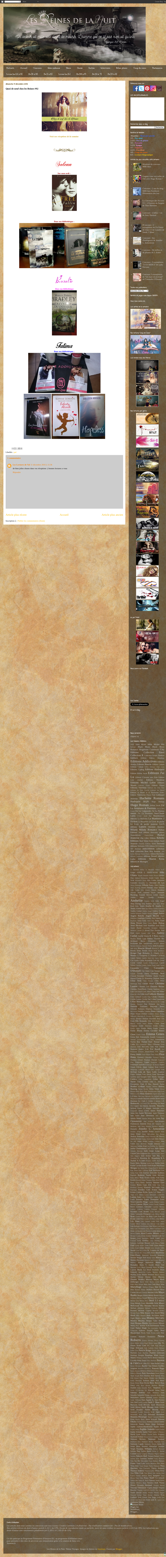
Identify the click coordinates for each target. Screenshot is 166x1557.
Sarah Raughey (136, 1410)
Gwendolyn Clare (137, 1084)
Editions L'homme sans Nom (146, 777)
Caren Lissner (159, 958)
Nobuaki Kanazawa (147, 1337)
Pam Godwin (148, 1348)
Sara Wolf (134, 1402)
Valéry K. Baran (143, 1480)
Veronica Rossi (141, 1483)
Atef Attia (151, 933)
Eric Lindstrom (141, 1044)
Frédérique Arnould (137, 1065)
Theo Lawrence (144, 1468)
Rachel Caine (159, 1363)
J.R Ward (160, 1103)
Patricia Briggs (145, 1350)
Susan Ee (160, 1444)
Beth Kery (133, 948)
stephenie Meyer (137, 1502)
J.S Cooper (134, 1106)
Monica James (140, 1318)
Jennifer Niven (135, 1132)
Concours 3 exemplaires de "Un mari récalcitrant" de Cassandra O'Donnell (153, 276)
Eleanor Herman (142, 1019)
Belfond (133, 747)
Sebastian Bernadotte (156, 1415)
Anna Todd (159, 921)
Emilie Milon (146, 1028)
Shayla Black (139, 1419)
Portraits (10, 68)
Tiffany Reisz (159, 1471)
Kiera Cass (142, 1185)
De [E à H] (33, 74)
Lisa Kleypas (144, 1226)
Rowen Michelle (151, 1385)
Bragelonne (144, 749)
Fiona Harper (146, 1054)
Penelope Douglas (137, 1355)
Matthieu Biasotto (152, 1290)
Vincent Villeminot (138, 1488)
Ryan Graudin (142, 1388)
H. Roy (148, 1084)
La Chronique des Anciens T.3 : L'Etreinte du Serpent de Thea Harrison (153, 203)
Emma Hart (134, 1037)
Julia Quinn (159, 1148)
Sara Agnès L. (148, 1400)
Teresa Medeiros (151, 1463)
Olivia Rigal (144, 1343)
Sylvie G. (155, 1451)
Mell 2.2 (153, 1300)
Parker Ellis (134, 1350)
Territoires (141, 846)
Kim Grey (152, 1185)
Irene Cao (137, 1096)
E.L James (156, 1016)
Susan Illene (135, 1446)
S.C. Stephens (154, 1388)
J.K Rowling (152, 1103)
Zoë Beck (139, 1500)
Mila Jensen (145, 1313)
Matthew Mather (140, 1290)
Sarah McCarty (144, 1405)
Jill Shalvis (160, 1136)
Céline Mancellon (137, 1001)
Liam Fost (157, 1216)
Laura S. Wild (159, 1197)
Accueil (23, 68)
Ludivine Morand (143, 1243)
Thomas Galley (149, 1471)
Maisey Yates (151, 1258)
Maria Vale (159, 1265)
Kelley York (155, 1178)
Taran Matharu (153, 1461)
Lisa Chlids (160, 1224)
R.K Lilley (143, 1363)
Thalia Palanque (154, 1466)
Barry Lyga (141, 939)
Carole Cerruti (136, 963)
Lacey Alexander (150, 1195)
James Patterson (157, 1111)
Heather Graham (137, 1086)
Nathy (156, 1331)
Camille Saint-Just (148, 958)
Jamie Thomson (158, 1113)
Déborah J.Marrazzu (137, 1016)
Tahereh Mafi (141, 1456)
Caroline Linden (141, 965)
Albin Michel (141, 744)
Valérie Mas (134, 1480)
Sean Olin (142, 1414)
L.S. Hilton (139, 1195)
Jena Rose (141, 1126)
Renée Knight (134, 1376)
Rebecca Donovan (147, 1371)
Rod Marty (160, 1381)
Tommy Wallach (141, 1476)
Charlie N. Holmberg (144, 978)
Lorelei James (156, 1231)
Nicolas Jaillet (155, 1333)
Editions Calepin (158, 764)
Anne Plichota (136, 925)
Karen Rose (150, 1163)
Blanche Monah (144, 948)
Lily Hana (134, 1221)
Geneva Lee (135, 1077)
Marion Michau (136, 1277)
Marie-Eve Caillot (144, 1272)
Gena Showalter (158, 1074)
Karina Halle (159, 1163)
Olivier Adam (152, 1343)
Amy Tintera (140, 906)
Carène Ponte (151, 965)
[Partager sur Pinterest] (21, 448)
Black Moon (144, 747)
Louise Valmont (152, 1236)
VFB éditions (150, 846)
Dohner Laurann (147, 1014)
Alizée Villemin (147, 888)
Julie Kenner (146, 1156)
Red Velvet (144, 841)
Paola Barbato (159, 1348)
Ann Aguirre (156, 918)
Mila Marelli (155, 1313)
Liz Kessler (138, 1231)
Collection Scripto (150, 755)
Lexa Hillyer (155, 1214)
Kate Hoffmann (154, 1170)
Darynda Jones (157, 1006)
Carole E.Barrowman (150, 963)
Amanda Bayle (149, 893)
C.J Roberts (152, 956)
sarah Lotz (160, 1500)
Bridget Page (135, 953)
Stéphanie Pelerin (150, 1444)
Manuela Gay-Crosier (151, 1260)
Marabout (160, 827)
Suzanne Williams (144, 1449)
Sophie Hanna (134, 1429)
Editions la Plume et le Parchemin (144, 793)
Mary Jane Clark (150, 1284)
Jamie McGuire (145, 1113)
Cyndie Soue (146, 997)
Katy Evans (145, 1177)
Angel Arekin (158, 913)
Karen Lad (160, 1161)
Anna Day (150, 921)
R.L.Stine (150, 1363)
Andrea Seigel (147, 911)
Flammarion (141, 795)
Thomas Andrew (137, 1471)
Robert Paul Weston (141, 1378)
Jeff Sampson (156, 1124)
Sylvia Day (135, 1451)
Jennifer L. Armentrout (151, 1128)
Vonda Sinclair (135, 1493)
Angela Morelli (152, 916)
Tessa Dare (134, 1466)
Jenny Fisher (135, 1134)
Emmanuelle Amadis (147, 1037)
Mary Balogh (139, 1284)
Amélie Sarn (140, 909)
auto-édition (148, 848)
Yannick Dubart (136, 1495)
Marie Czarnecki (146, 1267)
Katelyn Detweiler (150, 1173)
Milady (134, 829)
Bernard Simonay (136, 946)
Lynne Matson (159, 1245)
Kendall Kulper (141, 1180)
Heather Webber (151, 1086)
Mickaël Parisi (135, 1313)
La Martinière (143, 819)
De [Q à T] (97, 74)
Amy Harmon (147, 904)
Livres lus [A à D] (14, 74)
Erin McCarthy (143, 1047)
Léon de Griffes (141, 1250)
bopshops (101, 1549)
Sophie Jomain (147, 1429)
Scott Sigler (155, 1412)
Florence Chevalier (144, 1057)
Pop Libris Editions (148, 838)
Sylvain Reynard (158, 1449)
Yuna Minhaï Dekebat (151, 1495)
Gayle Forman (135, 1074)
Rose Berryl (155, 1383)
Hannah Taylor (158, 1084)
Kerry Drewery (146, 1183)
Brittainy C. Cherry (151, 953)
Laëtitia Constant (151, 1209)
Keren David (134, 1182)
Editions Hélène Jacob (138, 773)
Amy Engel (159, 901)
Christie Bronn (148, 984)
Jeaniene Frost (145, 1124)
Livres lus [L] (64, 74)
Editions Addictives (143, 761)
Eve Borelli (155, 1049)
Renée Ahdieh (159, 1373)
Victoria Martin (158, 1485)
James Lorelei (143, 1111)
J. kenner (157, 1101)
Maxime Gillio (153, 1292)
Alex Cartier (151, 880)
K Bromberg (142, 1158)
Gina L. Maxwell (157, 1082)
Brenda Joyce (147, 951)
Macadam (151, 827)
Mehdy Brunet (153, 1295)
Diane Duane (135, 1014)
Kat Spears (141, 1168)
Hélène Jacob (155, 805)
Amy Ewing (135, 903)
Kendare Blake (151, 1180)
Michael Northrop (151, 1308)
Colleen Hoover (156, 994)
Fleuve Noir (150, 795)
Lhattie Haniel (140, 1216)
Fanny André (135, 1054)
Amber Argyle (158, 895)
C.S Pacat (160, 956)
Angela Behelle (137, 916)
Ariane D (140, 930)
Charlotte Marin (158, 978)
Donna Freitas (159, 1014)
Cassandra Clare (139, 968)
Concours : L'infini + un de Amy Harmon (152, 214)
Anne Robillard (149, 926)
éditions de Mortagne (139, 861)
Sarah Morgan (147, 1407)
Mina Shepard (141, 1315)
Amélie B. (149, 906)
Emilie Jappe (135, 1028)
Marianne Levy (135, 1267)
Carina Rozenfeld (145, 961)
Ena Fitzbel (142, 1042)
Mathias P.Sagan (148, 1287)
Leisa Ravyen (155, 1212)
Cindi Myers (138, 991)
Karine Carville (135, 1166)
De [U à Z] (112, 74)
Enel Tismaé (153, 1042)
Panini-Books (149, 835)
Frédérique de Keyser (152, 1065)
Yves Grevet (142, 1497)
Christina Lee (144, 987)
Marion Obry (150, 1277)
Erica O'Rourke (154, 1044)
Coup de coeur (139, 68)
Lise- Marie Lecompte (153, 1228)
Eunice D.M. (144, 1049)
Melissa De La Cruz (156, 1298)
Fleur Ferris (155, 1054)
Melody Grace (140, 1303)
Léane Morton (145, 1248)
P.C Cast (150, 1346)
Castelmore (154, 749)
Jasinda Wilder (135, 1118)
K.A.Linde (141, 1161)
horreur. (157, 851)
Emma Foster (140, 1034)
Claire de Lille (135, 994)
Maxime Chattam (141, 1292)
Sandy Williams (135, 1400)
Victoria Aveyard (144, 1485)
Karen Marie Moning (138, 1163)
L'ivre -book (142, 816)
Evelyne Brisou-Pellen (146, 1052)
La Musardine (143, 822)
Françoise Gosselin (157, 1062)
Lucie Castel (155, 1238)
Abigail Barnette (143, 875)
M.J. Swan (143, 1253)
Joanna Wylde (146, 1139)
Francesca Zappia (142, 1062)
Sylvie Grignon (142, 1454)
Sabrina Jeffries (137, 1392)
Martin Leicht (154, 1282)
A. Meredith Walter (137, 870)
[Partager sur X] (17, 448)
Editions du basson (157, 790)
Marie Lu (141, 1270)
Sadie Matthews (153, 1393)
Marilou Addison (158, 1272)
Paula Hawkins (143, 1353)
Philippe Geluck (142, 1358)
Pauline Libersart (157, 1353)
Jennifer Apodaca (151, 1126)
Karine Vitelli (146, 1166)
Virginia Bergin (152, 1488)
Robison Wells (148, 1381)
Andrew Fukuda (158, 911)
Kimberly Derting (136, 1187)
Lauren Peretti (153, 1204)
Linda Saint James (157, 1221)
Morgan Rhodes (141, 1323)
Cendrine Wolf (157, 973)
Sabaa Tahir (159, 1390)
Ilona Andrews (146, 1094)
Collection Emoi (154, 752)
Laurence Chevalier (143, 1207)
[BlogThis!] (15, 448)
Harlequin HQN (139, 801)
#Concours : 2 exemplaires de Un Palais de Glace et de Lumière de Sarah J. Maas (153, 228)
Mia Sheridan (146, 1306)
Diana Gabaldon (157, 1011)
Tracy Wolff (149, 1478)
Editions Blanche (144, 764)
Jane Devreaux (147, 1115)
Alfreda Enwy (148, 885)
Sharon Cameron (153, 1417)
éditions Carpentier (136, 856)
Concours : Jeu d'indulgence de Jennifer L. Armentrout (152, 240)
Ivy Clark (141, 1101)
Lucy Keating (155, 1241)
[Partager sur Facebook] (19, 448)
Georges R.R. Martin (149, 1077)
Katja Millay (134, 1178)
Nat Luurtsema (153, 1328)
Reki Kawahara (148, 1373)
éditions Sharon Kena (151, 859)
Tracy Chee (139, 1478)
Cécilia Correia (135, 999)
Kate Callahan (143, 1170)
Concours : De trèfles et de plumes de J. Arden (152, 251)
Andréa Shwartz (147, 913)
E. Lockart (147, 1016)
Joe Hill (133, 1141)
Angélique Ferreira (144, 918)
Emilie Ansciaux (145, 1026)
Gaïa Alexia (146, 1074)
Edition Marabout (156, 758)
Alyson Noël (135, 893)
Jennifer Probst (147, 1132)
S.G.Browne (140, 1390)
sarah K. (154, 1500)
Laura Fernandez (147, 1197)
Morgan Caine (151, 1321)
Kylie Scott (148, 1192)
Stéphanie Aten (135, 1442)
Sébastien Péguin (153, 1454)
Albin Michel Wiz (155, 744)
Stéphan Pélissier (158, 1437)
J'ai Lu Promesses (145, 813)
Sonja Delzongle (157, 1424)
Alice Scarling (135, 888)
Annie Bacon (135, 928)
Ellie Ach (151, 1021)
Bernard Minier (159, 943)
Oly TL (161, 1343)
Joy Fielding (151, 1146)
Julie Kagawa (135, 1156)
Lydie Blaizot (155, 1243)
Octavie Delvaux (147, 1340)
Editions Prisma (158, 785)
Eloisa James (141, 1023)
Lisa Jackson (135, 1226)
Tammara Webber (146, 1459)
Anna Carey (141, 921)
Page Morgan (159, 1345)
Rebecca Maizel (159, 1371)
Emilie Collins (158, 1026)
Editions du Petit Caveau (139, 790)
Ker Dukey (160, 1180)
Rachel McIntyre (135, 1366)
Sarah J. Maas (154, 1402)
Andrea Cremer (136, 911)
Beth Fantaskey (158, 946)
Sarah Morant (135, 1407)
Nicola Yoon (145, 1333)
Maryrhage (135, 1286)
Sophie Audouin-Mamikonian (141, 1427)
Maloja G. (160, 1257)
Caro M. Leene (158, 961)
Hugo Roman (139, 805)
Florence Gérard (136, 1060)
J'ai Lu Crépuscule (143, 811)
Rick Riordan (145, 1376)
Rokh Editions (154, 841)
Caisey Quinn (135, 958)
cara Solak (146, 1500)
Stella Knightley (158, 1434)
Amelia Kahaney (156, 897)
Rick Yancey (155, 1376)
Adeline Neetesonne (141, 878)
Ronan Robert (134, 1383)
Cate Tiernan (155, 971)
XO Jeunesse (135, 849)
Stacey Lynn (135, 1434)
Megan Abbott (142, 1295)
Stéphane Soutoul (156, 1439)
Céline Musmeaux (152, 1002)
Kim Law (160, 1185)
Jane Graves (160, 1116)
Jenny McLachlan (148, 1134)
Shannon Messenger (138, 1417)
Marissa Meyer (152, 1279)
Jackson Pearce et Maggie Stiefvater (144, 1108)
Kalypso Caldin (151, 1161)
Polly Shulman (151, 1360)
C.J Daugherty (142, 956)
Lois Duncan (147, 1231)
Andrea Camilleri (158, 908)
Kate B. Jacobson (158, 1168)
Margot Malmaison (145, 1262)
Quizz (79, 68)
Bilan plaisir (121, 68)
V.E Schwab (159, 1478)
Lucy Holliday (143, 1241)
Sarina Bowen (151, 1409)
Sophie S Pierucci (158, 1432)
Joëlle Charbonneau (138, 1148)
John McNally (141, 1144)
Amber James (137, 897)
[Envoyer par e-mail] (13, 448)
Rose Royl (140, 1385)
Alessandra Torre (140, 880)
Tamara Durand (153, 1456)
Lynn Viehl (149, 1245)
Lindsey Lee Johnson (148, 1224)
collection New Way (144, 851)
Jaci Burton (144, 1106)
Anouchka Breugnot (150, 928)
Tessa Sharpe (143, 1466)
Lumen (142, 826)
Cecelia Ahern (143, 974)
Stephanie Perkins (136, 1437)
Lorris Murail (141, 1233)
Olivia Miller (134, 1343)
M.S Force (151, 1253)
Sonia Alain (144, 1424)
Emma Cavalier (151, 1031)
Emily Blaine (136, 1031)
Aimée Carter (154, 878)
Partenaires (157, 68)
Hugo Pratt (160, 1091)
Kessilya (133, 1185)
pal (15, 452)
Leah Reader (144, 1212)
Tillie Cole (138, 1473)
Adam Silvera (153, 875)
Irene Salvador (146, 1096)
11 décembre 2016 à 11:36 (41, 465)
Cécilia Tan (146, 999)
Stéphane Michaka (138, 1439)
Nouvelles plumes (157, 832)
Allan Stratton (159, 888)
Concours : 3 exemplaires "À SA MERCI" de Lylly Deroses (153, 264)
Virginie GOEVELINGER (146, 1490)
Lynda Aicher (139, 1245)
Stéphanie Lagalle (137, 1444)
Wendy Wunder (148, 1493)
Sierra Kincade (151, 1419)
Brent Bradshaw (159, 951)
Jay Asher (156, 1118)
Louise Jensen (140, 1236)
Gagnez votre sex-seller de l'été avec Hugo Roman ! (153, 177)
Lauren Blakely (154, 1202)
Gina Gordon (142, 1082)
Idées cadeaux (54, 68)
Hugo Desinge (158, 802)
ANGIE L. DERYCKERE (147, 872)
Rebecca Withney (135, 1373)
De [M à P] (81, 74)
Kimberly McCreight (152, 1187)
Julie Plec (156, 1156)
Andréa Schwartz (135, 913)
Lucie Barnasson (142, 1238)
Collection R (136, 755)
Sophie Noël (147, 1432)
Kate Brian (134, 1170)
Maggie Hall (141, 1258)
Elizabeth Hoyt (154, 1019)
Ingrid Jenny (157, 1094)
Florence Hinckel (150, 1060)
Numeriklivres (135, 835)
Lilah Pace (140, 1219)
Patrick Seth (156, 1350)
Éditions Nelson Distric (142, 854)
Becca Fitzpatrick (148, 941)
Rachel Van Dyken (150, 1366)
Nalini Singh (141, 1328)
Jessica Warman (150, 1136)
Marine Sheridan (148, 1275)
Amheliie (136, 900)
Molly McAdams (152, 1315)
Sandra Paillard (146, 1397)
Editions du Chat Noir (156, 788)
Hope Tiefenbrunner (150, 1091)
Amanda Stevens (145, 895)
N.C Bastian (140, 1326)
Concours (37, 68)
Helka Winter (154, 1089)
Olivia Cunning (159, 1340)
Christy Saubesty (153, 989)
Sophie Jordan (159, 1429)
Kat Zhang (148, 1168)
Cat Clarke (146, 971)
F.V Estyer (159, 1052)
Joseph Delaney (154, 1144)
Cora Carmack (135, 997)
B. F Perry (154, 936)
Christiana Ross (135, 984)
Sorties (92, 68)
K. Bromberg (154, 1158)
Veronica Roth (152, 1483)
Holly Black (139, 1091)
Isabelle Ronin (155, 1099)
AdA (132, 744)
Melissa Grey (134, 1301)
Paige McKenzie (136, 1348)
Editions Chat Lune (157, 767)
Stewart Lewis (148, 1437)
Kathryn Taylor (144, 1175)
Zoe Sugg (152, 1497)
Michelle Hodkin (158, 1311)
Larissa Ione (135, 1197)
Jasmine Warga (147, 1118)
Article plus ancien (112, 514)
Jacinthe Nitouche (156, 1106)
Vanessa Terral (154, 1480)
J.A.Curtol (143, 1103)
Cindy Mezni (147, 991)
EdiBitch (134, 758)
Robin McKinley (136, 1381)
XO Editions (159, 846)
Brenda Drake (135, 951)
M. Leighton (152, 1250)
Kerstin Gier (158, 1182)
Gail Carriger (155, 1069)
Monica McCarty (155, 1318)
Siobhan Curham (153, 1422)
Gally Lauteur (158, 1072)
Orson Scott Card (138, 1345)
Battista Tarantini (153, 939)
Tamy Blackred (159, 1459)
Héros (68, 68)
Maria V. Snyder (147, 1265)
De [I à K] (48, 74)
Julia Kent (150, 1148)
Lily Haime (160, 1219)
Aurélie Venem (143, 936)
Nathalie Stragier (145, 1331)
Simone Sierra (141, 1422)
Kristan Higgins (158, 1190)
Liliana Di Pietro (149, 1219)
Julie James (160, 1153)
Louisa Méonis (152, 1233)
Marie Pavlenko (153, 1270)
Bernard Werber (147, 946)
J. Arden (149, 1101)
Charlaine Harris (151, 976)
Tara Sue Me (135, 1461)
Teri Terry (160, 1463)
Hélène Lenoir (135, 1094)
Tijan (132, 1473)
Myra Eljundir (153, 1323)
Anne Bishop (158, 923)
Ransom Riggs (158, 1368)
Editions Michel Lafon (143, 782)
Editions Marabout (155, 780)
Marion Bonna (159, 1275)
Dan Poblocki (149, 1004)
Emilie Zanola (158, 1028)
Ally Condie (145, 890)
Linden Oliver (135, 1224)
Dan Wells (160, 1004)
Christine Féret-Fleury (138, 989)
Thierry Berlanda (157, 1468)
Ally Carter (134, 890)
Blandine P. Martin (158, 948)
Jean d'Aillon (148, 1121)
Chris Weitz (159, 981)
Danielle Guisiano (138, 1006)
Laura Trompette (151, 1199)
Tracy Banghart (154, 1476)
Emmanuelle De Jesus (145, 1039)
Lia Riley (149, 1216)
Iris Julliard (155, 1096)
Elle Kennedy (141, 1021)
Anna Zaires (147, 923)
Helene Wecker (143, 1089)
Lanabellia (161, 1195)
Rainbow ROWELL (144, 1368)
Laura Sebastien (136, 1199)
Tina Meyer (148, 1473)
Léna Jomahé (155, 1248)
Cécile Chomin (158, 997)
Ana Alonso (149, 908)
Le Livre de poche (156, 821)
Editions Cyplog (137, 769)
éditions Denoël (150, 856)
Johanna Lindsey (154, 1141)
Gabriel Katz (153, 1067)
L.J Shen (157, 1192)
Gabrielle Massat (144, 1069)
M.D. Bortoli (134, 1253)
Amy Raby (156, 904)
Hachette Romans (152, 798)
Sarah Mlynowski (157, 1405)
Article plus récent (16, 514)
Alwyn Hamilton (157, 890)
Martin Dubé (144, 1282)
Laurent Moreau (158, 1207)
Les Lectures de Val (21, 465)
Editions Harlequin (154, 769)
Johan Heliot (142, 1141)
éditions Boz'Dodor (157, 854)
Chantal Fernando (137, 976)
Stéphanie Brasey (147, 1442)
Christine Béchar (157, 986)
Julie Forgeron (142, 1153)
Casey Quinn (160, 965)
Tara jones (144, 1461)
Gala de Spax (144, 1072)
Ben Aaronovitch (145, 943)
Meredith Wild (152, 1303)
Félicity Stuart (141, 1067)
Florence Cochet (158, 1057)
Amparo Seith (149, 901)
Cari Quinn (134, 961)
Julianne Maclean (136, 1151)
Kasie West (156, 1166)
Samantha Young (143, 1395)
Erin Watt (154, 1047)
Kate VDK (139, 1173)
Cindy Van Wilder (157, 992)
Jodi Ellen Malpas (157, 1139)
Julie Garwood (152, 1153)
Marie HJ (156, 1267)
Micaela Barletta (158, 1306)
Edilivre (143, 758)
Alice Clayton (159, 885)
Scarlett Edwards (144, 1412)
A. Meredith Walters (153, 870)
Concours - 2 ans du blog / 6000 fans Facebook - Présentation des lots (153, 190)
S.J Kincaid (149, 1390)
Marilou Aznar (135, 1275)
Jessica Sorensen (137, 1136)
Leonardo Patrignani (143, 1214)
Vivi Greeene (159, 1490)
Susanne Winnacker (149, 1446)
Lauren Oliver (142, 1204)
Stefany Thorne (146, 1434)
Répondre (17, 472)
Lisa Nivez (153, 1226)
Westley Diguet (159, 1493)
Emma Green (155, 1034)
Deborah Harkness (137, 1009)
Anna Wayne (136, 923)
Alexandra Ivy (143, 883)
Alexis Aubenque (135, 885)
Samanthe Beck (155, 1395)
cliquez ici (134, 736)
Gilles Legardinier (145, 1079)
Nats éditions (144, 832)
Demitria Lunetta (144, 1011)
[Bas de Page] (165, 1555)
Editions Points (144, 785)
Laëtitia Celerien (136, 1209)
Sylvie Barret (146, 1451)
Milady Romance (148, 829)
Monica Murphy (137, 1321)
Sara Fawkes (159, 1400)
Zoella (159, 1497)
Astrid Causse (141, 933)
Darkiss (161, 755)
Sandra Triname (158, 1397)
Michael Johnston (137, 1308)
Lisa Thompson (140, 1228)
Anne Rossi (160, 926)
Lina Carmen (145, 1221)
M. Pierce (160, 1250)
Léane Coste (134, 1248)
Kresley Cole (144, 1190)
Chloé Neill (135, 981)
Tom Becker (157, 1473)
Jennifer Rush (159, 1132)
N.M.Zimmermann (152, 1326)
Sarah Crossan (142, 1402)
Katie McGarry (158, 1175)
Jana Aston (134, 1116)
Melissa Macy (144, 1301)
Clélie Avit (144, 994)
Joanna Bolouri (135, 1139)
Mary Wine (160, 1284)
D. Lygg (161, 1002)
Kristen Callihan (136, 1192)
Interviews (105, 68)
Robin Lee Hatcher (156, 1378)
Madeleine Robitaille (149, 1255)
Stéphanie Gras (159, 1442)
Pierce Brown (153, 1358)
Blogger (119, 1549)
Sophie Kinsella (136, 1432)
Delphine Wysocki (153, 1009)
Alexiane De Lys (156, 883)
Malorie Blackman (137, 1260)
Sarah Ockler (159, 1407)
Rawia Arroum (135, 1371)
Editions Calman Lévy (139, 767)
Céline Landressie (157, 999)
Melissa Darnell (142, 1298)
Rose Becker (144, 1383)
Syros (154, 844)
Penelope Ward (151, 1355)
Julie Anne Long (151, 1151)
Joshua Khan (142, 1146)
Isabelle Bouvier (143, 1099)
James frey (134, 1113)
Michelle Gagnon (144, 1311)
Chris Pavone (148, 981)
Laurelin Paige (142, 1202)
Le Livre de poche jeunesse (144, 824)
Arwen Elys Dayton (152, 930)
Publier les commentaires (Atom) (31, 521)
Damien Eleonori (136, 1004)
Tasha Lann (140, 1463)
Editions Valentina (138, 788)
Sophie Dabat (159, 1427)
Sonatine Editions (145, 844)
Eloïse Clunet (153, 1024)
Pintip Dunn (141, 1361)
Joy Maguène (160, 1146)
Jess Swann (160, 1134)
